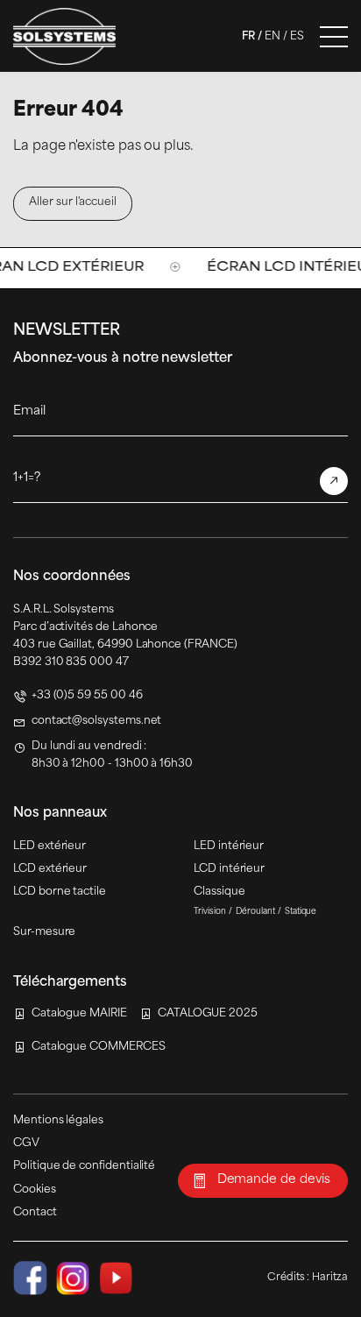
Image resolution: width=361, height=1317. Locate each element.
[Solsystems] (64, 36)
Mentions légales (58, 1120)
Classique (219, 892)
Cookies (34, 1190)
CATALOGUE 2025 (208, 1014)
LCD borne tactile (59, 892)
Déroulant (255, 912)
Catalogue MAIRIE (79, 1014)
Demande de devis (273, 1180)
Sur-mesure (44, 932)
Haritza (330, 1277)
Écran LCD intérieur (261, 267)
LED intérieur (229, 846)
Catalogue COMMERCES (99, 1047)
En (272, 37)
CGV (26, 1143)
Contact (35, 1212)
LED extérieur (49, 846)
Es (297, 37)
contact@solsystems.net (96, 721)
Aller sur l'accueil (73, 202)
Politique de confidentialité (84, 1166)
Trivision (210, 912)
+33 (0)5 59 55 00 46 (87, 695)
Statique (301, 912)
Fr (248, 37)
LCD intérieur (229, 869)
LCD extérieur (50, 869)
